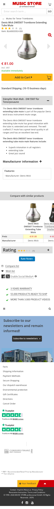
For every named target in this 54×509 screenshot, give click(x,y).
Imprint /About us (24, 490)
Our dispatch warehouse (15, 385)
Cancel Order (9, 403)
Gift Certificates (10, 394)
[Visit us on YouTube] (33, 503)
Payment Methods (11, 376)
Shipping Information (13, 371)
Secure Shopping (11, 380)
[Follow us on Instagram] (27, 503)
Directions (8, 399)
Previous (5, 46)
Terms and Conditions (36, 492)
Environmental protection (15, 389)
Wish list (10, 271)
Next (48, 46)
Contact (13, 490)
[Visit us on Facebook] (22, 503)
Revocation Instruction (18, 492)
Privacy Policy (37, 490)
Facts (5, 366)
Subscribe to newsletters (25, 338)
